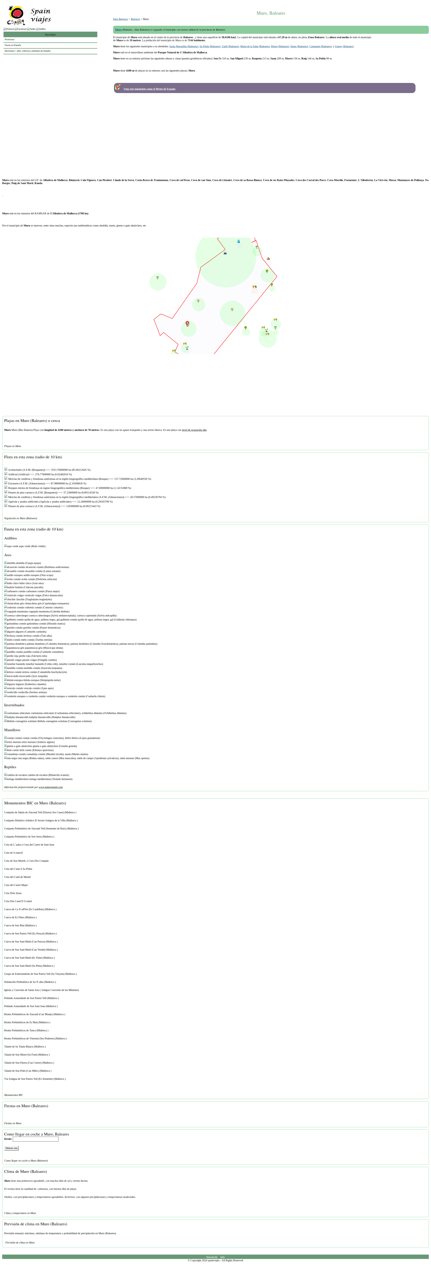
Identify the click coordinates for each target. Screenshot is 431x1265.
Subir (222, 1256)
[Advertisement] (270, 3)
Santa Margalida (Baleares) (183, 46)
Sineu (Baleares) (299, 46)
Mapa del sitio (212, 1256)
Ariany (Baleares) (344, 46)
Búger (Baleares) (280, 46)
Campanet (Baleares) (320, 46)
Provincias (9, 39)
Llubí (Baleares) (230, 46)
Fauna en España (13, 45)
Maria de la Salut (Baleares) (255, 46)
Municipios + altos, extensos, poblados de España (28, 51)
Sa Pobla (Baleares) (210, 46)
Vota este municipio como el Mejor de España (149, 88)
